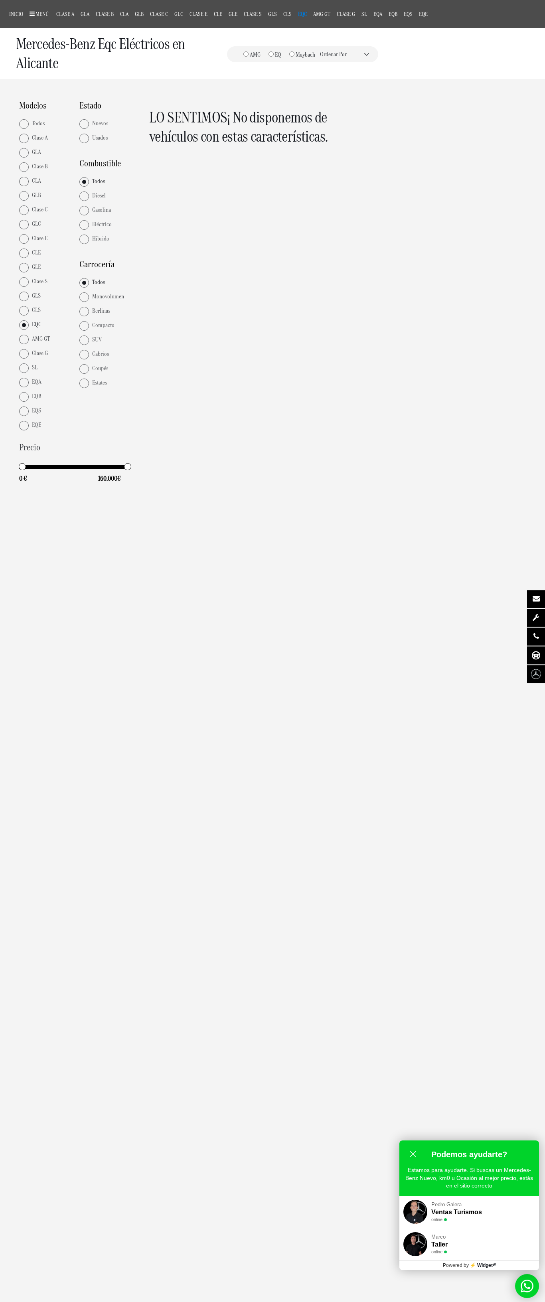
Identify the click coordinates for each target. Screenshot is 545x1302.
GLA (85, 14)
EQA (377, 14)
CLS (287, 14)
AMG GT (321, 14)
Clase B (105, 14)
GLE (233, 14)
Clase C (159, 14)
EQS (408, 14)
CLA (124, 14)
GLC (178, 14)
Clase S (253, 14)
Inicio (16, 14)
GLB (139, 14)
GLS (272, 14)
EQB (393, 14)
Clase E (198, 14)
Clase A (65, 14)
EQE (423, 14)
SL (364, 14)
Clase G (346, 14)
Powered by (469, 1265)
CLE (218, 14)
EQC (302, 14)
